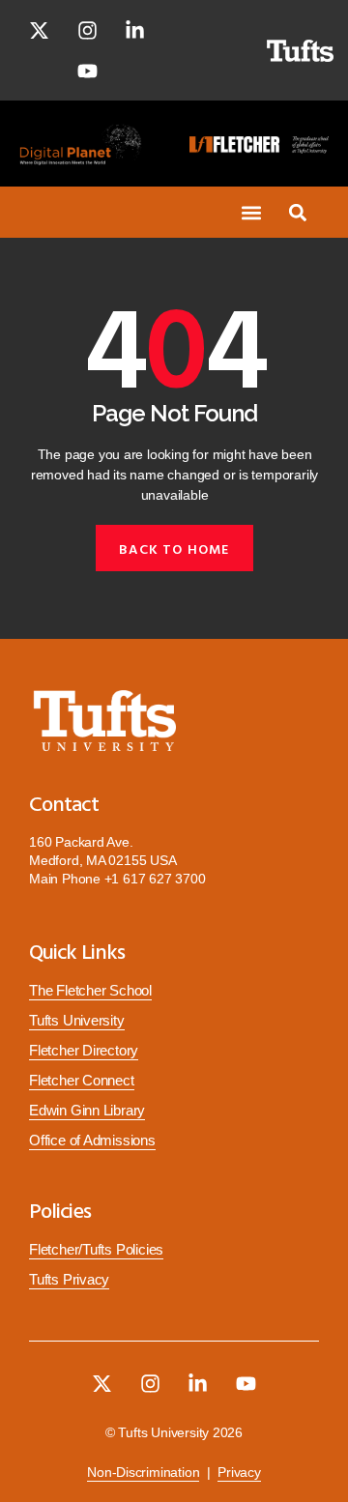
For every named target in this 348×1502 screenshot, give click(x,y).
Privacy (239, 1472)
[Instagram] (87, 30)
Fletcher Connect (81, 1080)
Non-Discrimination (143, 1472)
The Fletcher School (90, 990)
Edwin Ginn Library (87, 1110)
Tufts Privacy (69, 1279)
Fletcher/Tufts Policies (96, 1249)
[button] (251, 212)
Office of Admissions (92, 1140)
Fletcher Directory (83, 1050)
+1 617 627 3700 (155, 878)
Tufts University (77, 1020)
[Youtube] (87, 70)
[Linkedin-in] (135, 30)
